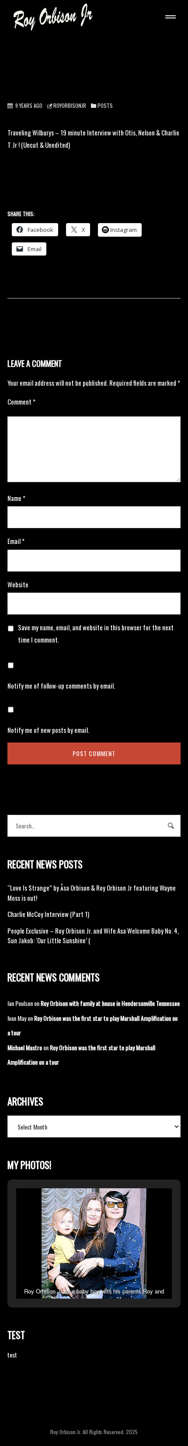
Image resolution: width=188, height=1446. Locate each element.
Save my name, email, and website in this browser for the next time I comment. (96, 633)
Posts (105, 105)
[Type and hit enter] (171, 826)
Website (17, 584)
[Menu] (168, 18)
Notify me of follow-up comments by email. (61, 685)
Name (16, 498)
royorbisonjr (69, 105)
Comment (21, 401)
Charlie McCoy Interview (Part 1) (48, 914)
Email (15, 541)
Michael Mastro (24, 1047)
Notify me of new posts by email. (48, 730)
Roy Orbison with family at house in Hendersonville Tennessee (110, 1003)
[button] (74, 1275)
